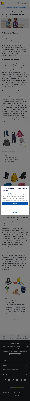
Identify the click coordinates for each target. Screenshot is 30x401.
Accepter (15, 203)
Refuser (15, 212)
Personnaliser (15, 208)
